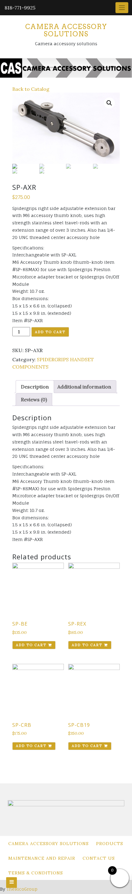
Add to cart (50, 332)
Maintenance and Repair (41, 858)
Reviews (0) (34, 399)
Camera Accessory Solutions (66, 30)
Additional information (84, 387)
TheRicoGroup (21, 889)
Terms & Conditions (35, 873)
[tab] (35, 386)
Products (109, 843)
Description (35, 387)
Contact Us (99, 858)
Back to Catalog (30, 89)
